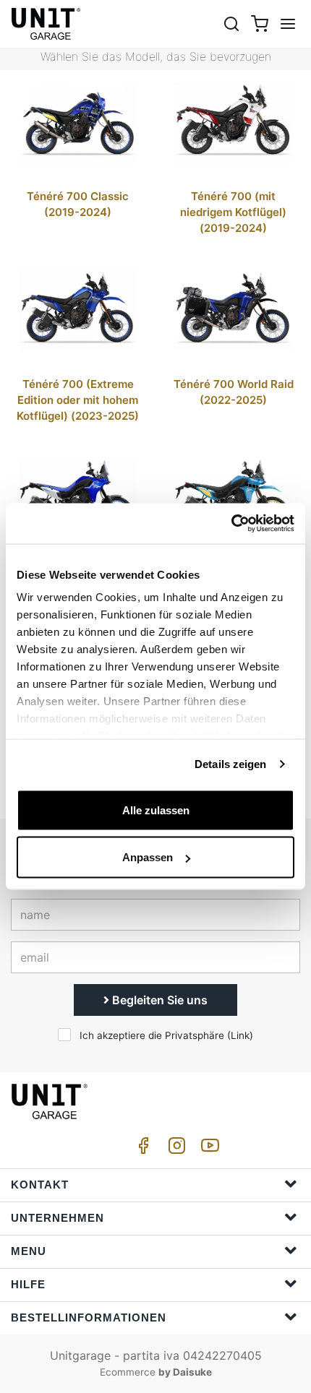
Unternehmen (57, 1218)
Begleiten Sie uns (158, 1000)
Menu (28, 1251)
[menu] (288, 23)
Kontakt (40, 1184)
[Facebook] (141, 1149)
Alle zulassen (155, 809)
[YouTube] (207, 1149)
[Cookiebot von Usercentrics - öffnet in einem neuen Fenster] (231, 523)
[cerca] (231, 23)
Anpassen (147, 857)
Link (240, 1035)
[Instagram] (174, 1149)
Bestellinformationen (88, 1317)
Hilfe (28, 1284)
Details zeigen (230, 764)
